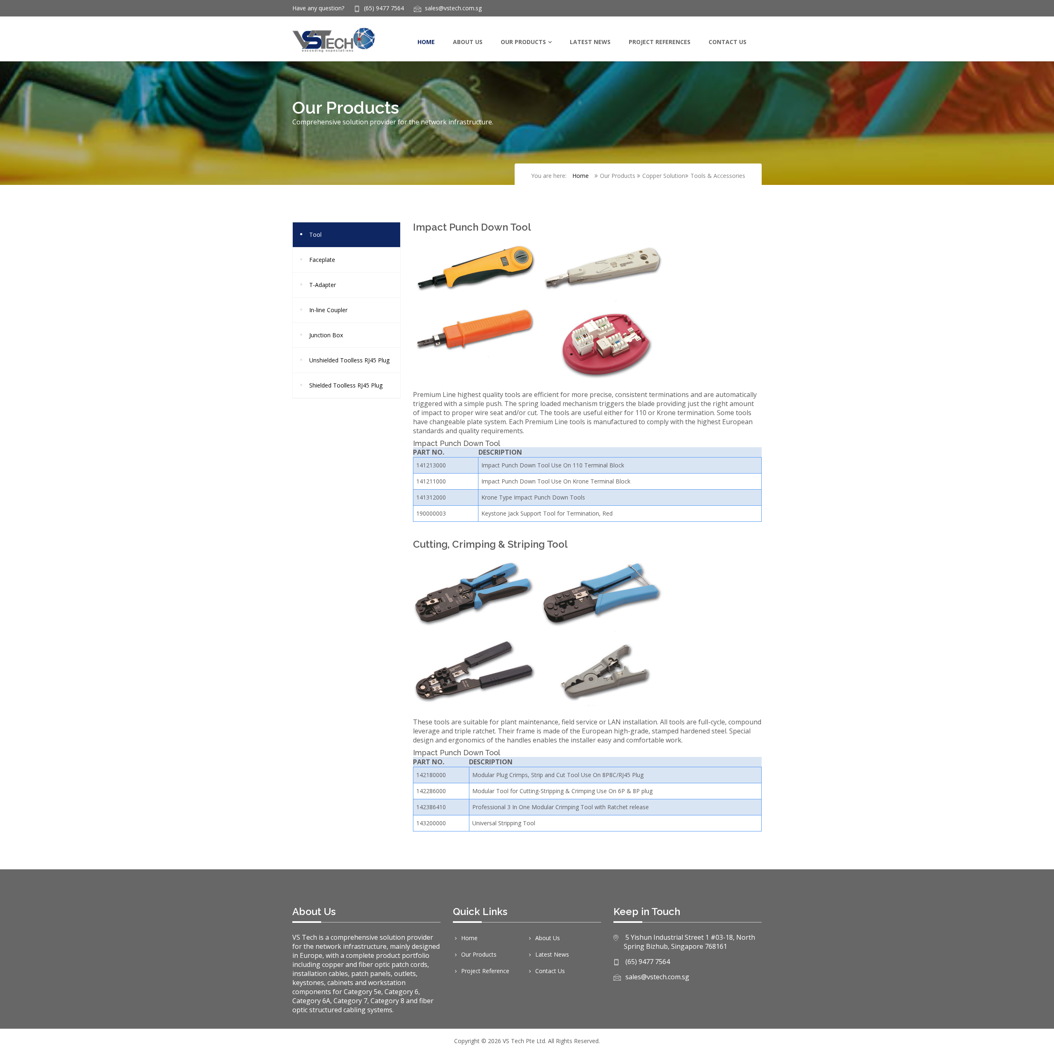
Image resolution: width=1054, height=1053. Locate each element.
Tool (315, 234)
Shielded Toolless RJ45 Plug (345, 385)
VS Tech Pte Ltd (524, 1041)
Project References (659, 42)
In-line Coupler (328, 310)
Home (426, 42)
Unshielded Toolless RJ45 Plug (349, 360)
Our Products (523, 42)
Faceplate (322, 260)
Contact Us (727, 42)
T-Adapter (322, 285)
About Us (468, 42)
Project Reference (485, 971)
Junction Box (326, 335)
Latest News (590, 42)
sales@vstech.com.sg (453, 8)
